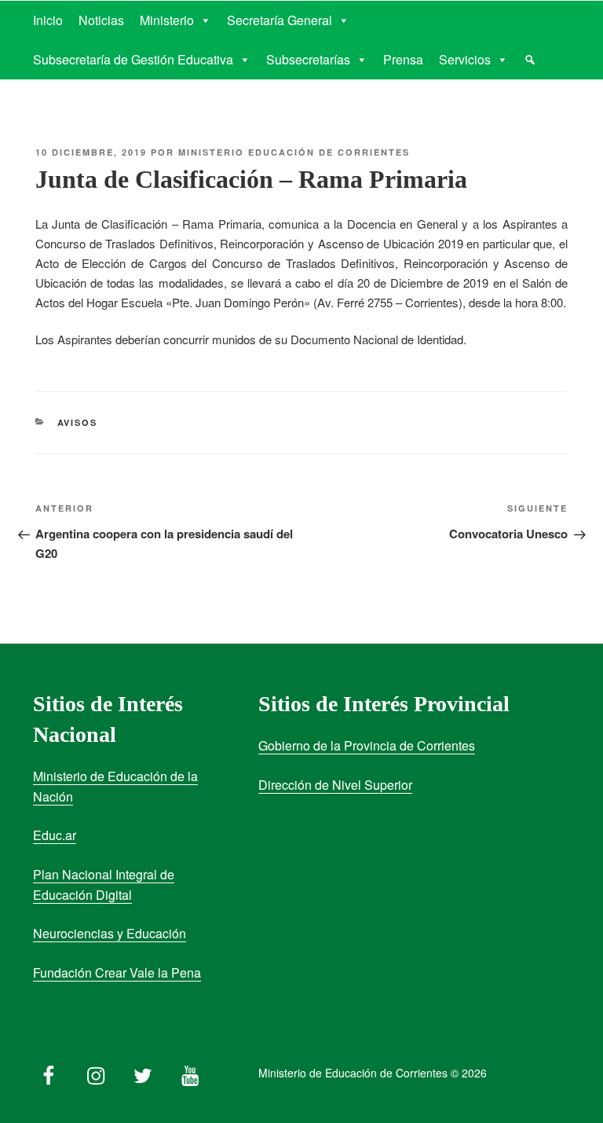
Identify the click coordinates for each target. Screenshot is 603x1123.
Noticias (101, 20)
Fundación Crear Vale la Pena (117, 972)
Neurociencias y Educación (109, 933)
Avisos (77, 422)
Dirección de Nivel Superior (335, 785)
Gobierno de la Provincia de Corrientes (366, 745)
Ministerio (167, 20)
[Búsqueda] (530, 59)
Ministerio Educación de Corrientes (294, 152)
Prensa (403, 59)
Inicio (48, 20)
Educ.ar (54, 835)
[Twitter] (143, 1072)
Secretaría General (279, 20)
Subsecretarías (308, 59)
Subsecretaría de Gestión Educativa (133, 59)
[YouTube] (190, 1072)
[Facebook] (48, 1072)
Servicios (465, 59)
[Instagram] (95, 1072)
